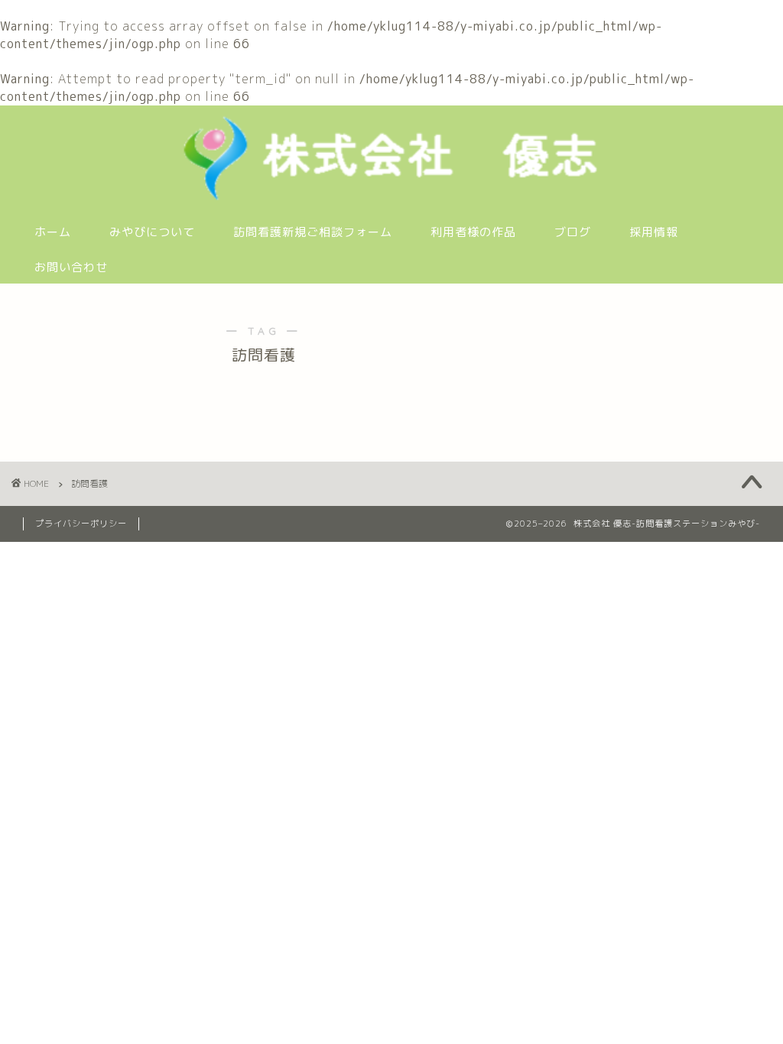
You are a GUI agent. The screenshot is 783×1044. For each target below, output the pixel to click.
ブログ (572, 232)
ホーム (52, 232)
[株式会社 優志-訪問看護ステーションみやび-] (391, 198)
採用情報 (653, 232)
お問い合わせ (71, 267)
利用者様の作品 (473, 232)
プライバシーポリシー (81, 523)
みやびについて (152, 232)
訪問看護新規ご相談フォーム (312, 232)
